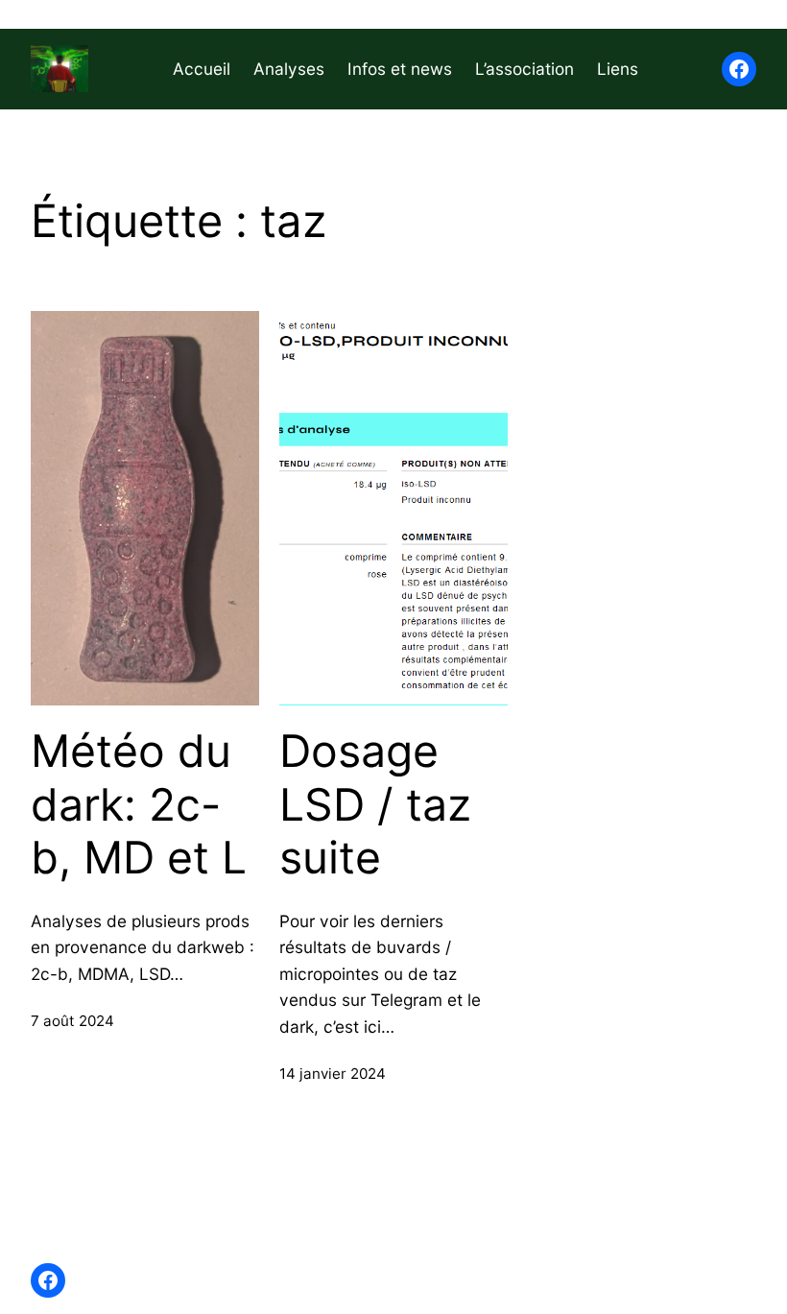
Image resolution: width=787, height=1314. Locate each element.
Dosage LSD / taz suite (375, 804)
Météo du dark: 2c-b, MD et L (139, 804)
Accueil (201, 69)
